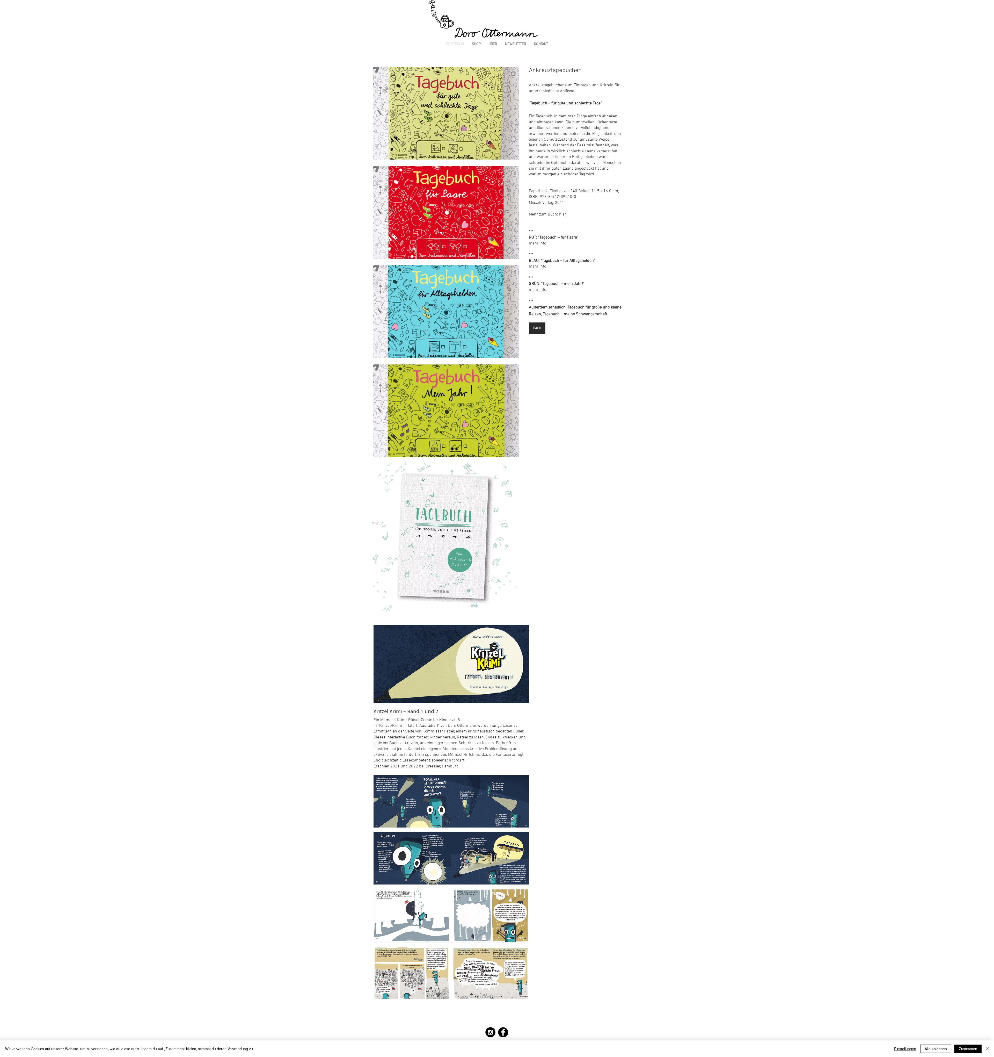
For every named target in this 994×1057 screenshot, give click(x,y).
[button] (446, 113)
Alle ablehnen (936, 1048)
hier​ (562, 214)
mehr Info (537, 243)
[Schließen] (988, 1049)
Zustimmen (968, 1048)
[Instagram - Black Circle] (490, 1032)
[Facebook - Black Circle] (503, 1032)
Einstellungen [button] (905, 1048)
